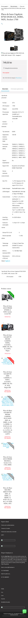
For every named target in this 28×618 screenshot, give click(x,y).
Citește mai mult (8, 393)
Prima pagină (4, 6)
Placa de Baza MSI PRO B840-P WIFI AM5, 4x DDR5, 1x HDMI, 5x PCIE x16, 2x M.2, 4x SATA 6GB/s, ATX (7, 495)
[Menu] (2, 2)
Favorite (3, 598)
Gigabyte (7, 261)
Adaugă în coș (7, 318)
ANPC (2, 535)
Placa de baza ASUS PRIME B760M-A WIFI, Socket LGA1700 (7, 310)
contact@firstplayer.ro (9, 567)
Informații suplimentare (17, 89)
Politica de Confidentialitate (7, 525)
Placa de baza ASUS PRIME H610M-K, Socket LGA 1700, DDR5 (7, 461)
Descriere (5, 89)
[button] (2, 23)
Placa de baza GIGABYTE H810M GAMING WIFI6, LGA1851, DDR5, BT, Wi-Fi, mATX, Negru (7, 342)
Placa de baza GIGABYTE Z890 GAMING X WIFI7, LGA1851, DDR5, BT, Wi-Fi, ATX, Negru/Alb (7, 379)
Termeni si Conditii (5, 528)
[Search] (25, 2)
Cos (2, 592)
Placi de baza (14, 6)
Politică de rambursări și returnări (8, 531)
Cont (2, 595)
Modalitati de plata (5, 602)
